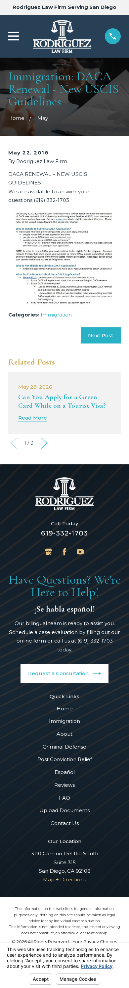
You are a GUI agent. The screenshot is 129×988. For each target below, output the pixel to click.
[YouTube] (80, 551)
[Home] (62, 36)
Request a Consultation (58, 673)
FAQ (64, 798)
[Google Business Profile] (48, 551)
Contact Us (65, 823)
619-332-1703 (64, 533)
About (64, 734)
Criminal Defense (64, 747)
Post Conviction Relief (64, 759)
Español (65, 772)
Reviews (64, 785)
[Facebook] (64, 551)
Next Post (100, 335)
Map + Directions (64, 879)
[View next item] (44, 443)
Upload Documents (64, 810)
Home (65, 708)
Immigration (56, 315)
